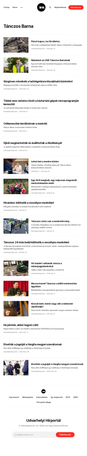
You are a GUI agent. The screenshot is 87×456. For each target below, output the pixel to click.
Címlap (6, 7)
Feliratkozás (76, 7)
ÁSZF (68, 397)
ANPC (75, 397)
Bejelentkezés (60, 7)
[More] (21, 7)
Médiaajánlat (27, 397)
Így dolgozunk (57, 397)
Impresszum (14, 397)
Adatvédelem (42, 397)
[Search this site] (50, 7)
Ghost (48, 402)
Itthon (14, 7)
